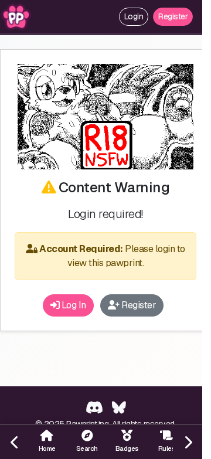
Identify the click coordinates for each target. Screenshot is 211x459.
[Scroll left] (14, 441)
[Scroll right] (187, 441)
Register (173, 16)
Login (134, 16)
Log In (72, 305)
